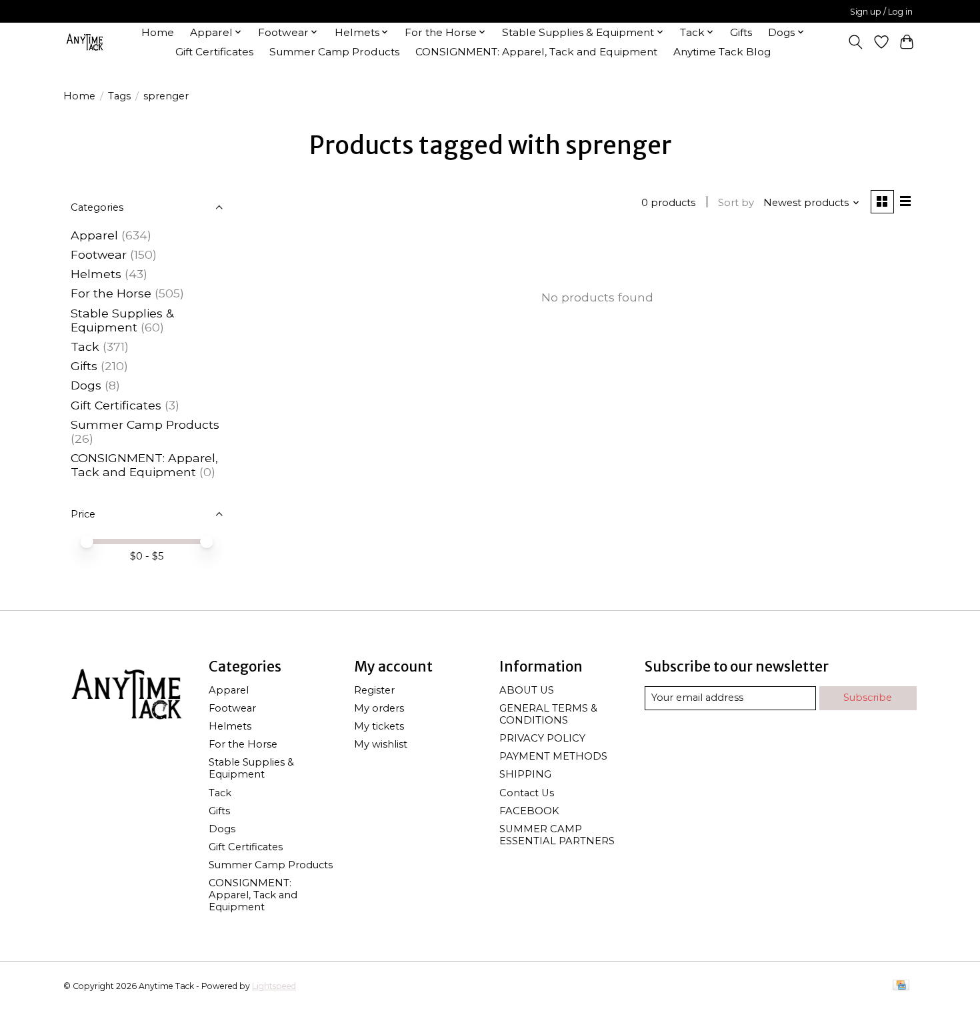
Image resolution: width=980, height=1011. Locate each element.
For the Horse (111, 293)
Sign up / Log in (881, 12)
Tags (119, 96)
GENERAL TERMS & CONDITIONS (548, 714)
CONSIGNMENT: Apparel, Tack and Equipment (536, 51)
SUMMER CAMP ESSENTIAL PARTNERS (557, 835)
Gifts (741, 32)
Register (374, 690)
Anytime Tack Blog (722, 51)
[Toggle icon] (855, 42)
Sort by (736, 203)
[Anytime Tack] (84, 41)
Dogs (86, 385)
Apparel (94, 235)
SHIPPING (525, 774)
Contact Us (526, 793)
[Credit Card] (901, 986)
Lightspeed (274, 986)
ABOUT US (526, 690)
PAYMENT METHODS (553, 756)
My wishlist (380, 744)
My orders (379, 708)
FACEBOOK (529, 811)
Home (157, 32)
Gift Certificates (214, 51)
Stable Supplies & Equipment (122, 320)
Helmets (96, 274)
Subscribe (867, 698)
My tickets (379, 726)
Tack (85, 346)
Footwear (99, 254)
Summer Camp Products (334, 51)
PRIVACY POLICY (542, 738)
